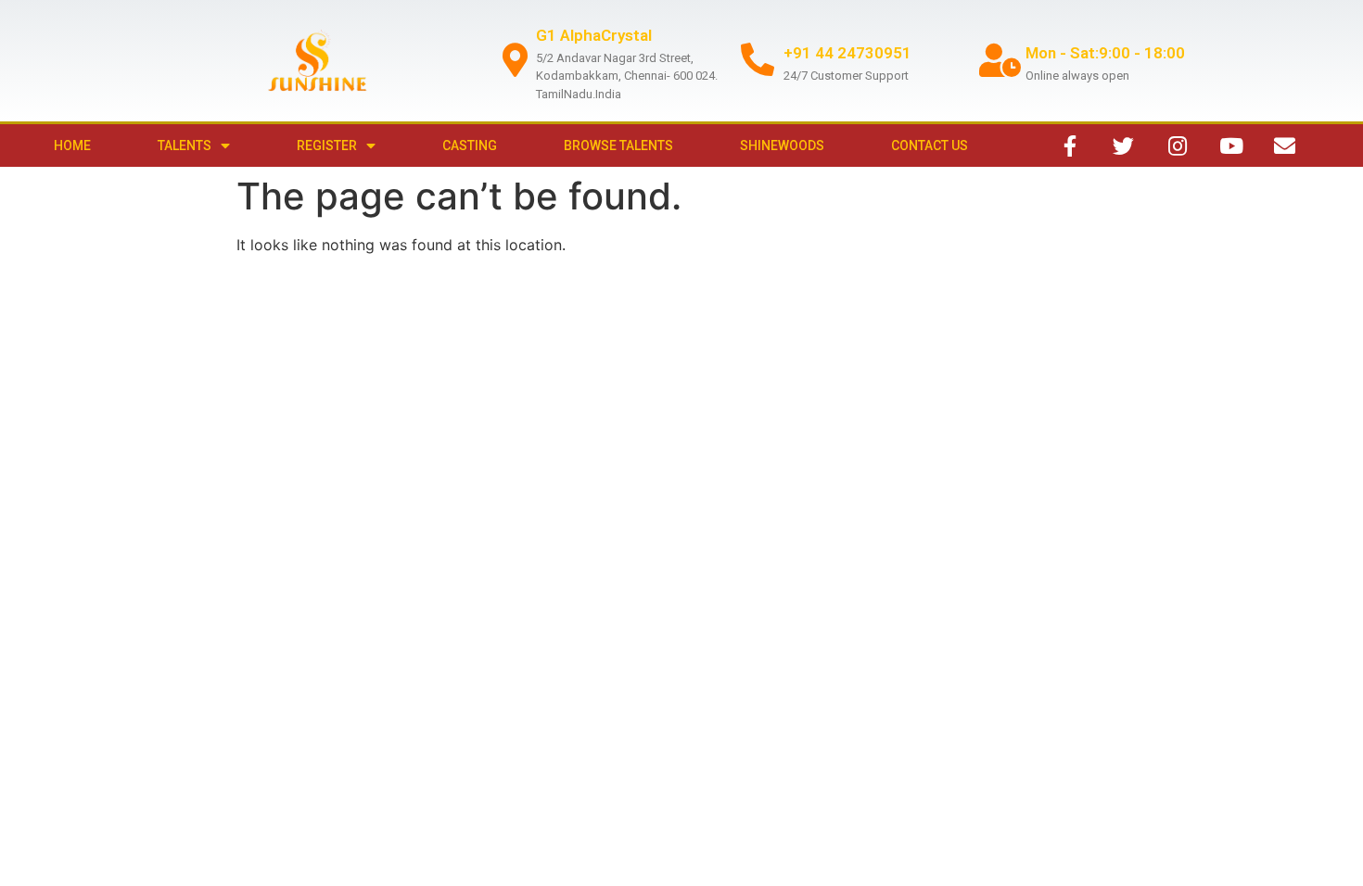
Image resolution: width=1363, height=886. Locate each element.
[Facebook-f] (1070, 145)
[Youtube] (1231, 145)
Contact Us (929, 145)
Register (327, 145)
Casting (469, 145)
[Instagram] (1177, 145)
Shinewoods (782, 145)
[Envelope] (1285, 145)
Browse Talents (618, 145)
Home (72, 145)
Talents (184, 145)
